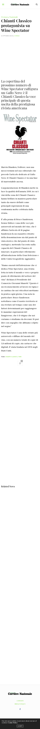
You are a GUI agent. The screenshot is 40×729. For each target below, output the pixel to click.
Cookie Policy (12, 723)
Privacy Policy (20, 704)
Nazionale (13, 17)
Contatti (20, 701)
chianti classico (11, 356)
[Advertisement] (20, 57)
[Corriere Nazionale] (20, 4)
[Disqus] (20, 399)
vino (20, 356)
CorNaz (16, 36)
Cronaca (4, 17)
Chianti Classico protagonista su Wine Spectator (16, 25)
